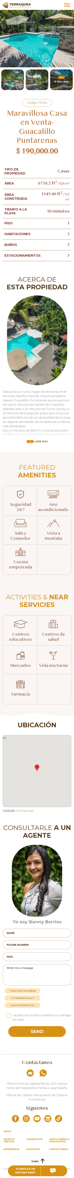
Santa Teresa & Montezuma (59, 1140)
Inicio (7, 1131)
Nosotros (33, 1149)
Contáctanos (58, 1149)
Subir (35, 1161)
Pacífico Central (9, 1140)
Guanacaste (34, 1139)
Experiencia (11, 1149)
